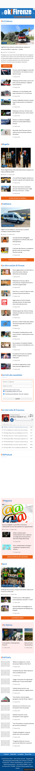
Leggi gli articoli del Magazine (17, 556)
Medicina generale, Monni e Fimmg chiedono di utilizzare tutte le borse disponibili (23, 312)
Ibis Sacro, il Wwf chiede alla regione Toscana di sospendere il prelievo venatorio (23, 323)
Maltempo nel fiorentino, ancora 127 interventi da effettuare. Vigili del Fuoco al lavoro (23, 82)
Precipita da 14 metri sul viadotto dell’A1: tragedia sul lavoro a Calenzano (22, 355)
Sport (16, 585)
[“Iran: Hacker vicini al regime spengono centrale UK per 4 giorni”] (6, 699)
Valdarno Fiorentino (8, 225)
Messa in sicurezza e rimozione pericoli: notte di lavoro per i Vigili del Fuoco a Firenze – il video (22, 188)
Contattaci (6, 754)
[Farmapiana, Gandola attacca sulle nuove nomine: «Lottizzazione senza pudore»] (6, 334)
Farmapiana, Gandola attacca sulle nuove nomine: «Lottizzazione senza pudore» (23, 334)
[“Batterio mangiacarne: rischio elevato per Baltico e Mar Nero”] (6, 664)
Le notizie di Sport (18, 618)
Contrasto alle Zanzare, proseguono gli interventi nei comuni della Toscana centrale (23, 250)
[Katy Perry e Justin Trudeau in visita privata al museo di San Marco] (6, 293)
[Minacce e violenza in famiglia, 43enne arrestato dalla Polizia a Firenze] (6, 122)
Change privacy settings (29, 769)
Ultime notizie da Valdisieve (17, 259)
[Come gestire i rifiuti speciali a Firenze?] (12, 634)
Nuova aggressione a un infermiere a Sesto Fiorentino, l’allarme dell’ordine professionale (23, 272)
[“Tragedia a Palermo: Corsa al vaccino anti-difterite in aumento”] (6, 743)
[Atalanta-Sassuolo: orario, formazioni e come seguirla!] (6, 717)
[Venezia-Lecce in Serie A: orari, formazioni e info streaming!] (6, 708)
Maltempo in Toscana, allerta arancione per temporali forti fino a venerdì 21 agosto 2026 (23, 282)
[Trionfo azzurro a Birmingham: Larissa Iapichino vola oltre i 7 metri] (6, 600)
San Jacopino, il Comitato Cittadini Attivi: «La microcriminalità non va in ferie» (23, 345)
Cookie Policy (13, 754)
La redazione (21, 754)
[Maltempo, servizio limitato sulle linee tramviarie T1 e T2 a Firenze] (6, 93)
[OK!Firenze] (17, 13)
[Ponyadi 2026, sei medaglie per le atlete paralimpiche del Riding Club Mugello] (6, 608)
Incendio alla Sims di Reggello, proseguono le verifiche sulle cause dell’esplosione (23, 239)
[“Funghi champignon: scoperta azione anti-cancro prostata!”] (6, 734)
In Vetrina (6, 520)
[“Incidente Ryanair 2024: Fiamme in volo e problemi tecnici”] (6, 673)
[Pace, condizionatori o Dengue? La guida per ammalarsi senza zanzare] (6, 547)
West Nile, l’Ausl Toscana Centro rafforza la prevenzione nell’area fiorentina (22, 132)
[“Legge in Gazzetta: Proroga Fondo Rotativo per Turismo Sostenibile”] (6, 681)
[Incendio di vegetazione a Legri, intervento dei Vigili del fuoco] (6, 366)
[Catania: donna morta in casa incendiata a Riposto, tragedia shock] (6, 690)
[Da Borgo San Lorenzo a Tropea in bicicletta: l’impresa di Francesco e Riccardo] (17, 577)
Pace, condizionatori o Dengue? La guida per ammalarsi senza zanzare (22, 547)
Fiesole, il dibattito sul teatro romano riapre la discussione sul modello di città (23, 102)
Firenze (4, 43)
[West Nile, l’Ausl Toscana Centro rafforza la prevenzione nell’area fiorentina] (6, 132)
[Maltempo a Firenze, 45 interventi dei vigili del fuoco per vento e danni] (6, 113)
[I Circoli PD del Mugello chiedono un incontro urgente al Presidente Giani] (6, 180)
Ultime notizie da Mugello (17, 198)
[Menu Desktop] (2, 13)
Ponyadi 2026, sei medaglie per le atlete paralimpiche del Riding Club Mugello (23, 608)
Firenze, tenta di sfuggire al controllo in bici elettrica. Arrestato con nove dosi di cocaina (23, 72)
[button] (33, 13)
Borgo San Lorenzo (7, 585)
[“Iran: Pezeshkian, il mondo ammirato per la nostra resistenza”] (6, 725)
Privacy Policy (28, 754)
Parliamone (14, 520)
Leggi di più (6, 66)
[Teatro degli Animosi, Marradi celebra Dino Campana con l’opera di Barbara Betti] (17, 158)
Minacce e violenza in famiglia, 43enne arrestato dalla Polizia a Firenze (22, 121)
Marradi (4, 166)
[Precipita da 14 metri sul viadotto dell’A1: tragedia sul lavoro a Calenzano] (6, 356)
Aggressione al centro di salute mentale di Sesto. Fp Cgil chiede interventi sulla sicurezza (22, 302)
